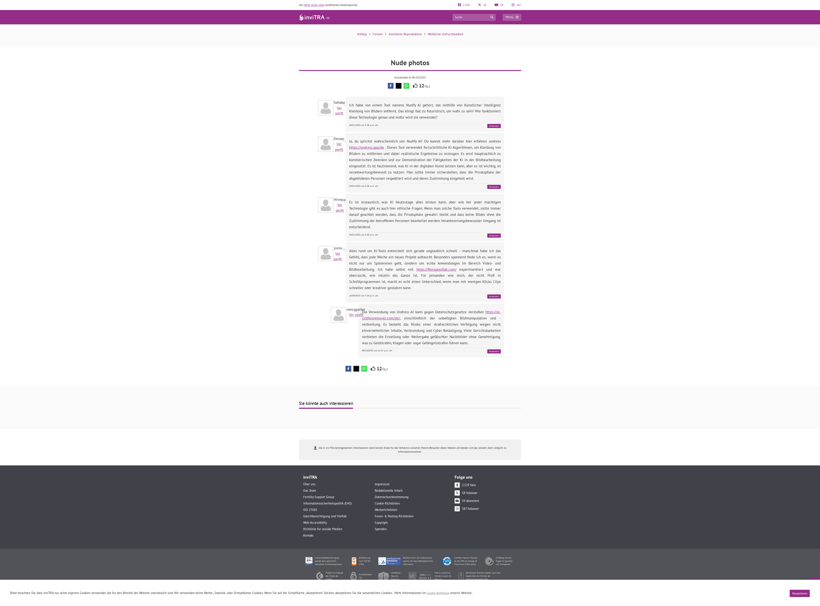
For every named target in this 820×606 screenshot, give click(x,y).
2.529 (466, 5)
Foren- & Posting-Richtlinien (394, 516)
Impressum (382, 484)
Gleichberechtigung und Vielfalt (325, 516)
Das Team (309, 490)
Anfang (362, 34)
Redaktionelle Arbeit (389, 490)
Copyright (381, 522)
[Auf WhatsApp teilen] (406, 86)
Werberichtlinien (386, 509)
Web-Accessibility (315, 522)
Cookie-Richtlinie (438, 592)
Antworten (494, 126)
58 (484, 5)
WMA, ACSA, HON (314, 5)
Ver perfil (356, 314)
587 (518, 5)
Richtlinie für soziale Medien (322, 529)
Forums (378, 34)
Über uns (309, 484)
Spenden (381, 529)
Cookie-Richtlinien (387, 503)
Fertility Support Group (318, 497)
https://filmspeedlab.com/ (436, 269)
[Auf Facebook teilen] (391, 86)
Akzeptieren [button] (799, 593)
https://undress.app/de (366, 147)
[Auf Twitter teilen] (398, 86)
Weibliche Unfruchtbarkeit (445, 34)
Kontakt (308, 535)
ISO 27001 (310, 509)
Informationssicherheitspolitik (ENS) (327, 503)
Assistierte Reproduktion (405, 34)
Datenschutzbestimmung (392, 497)
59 (501, 5)
